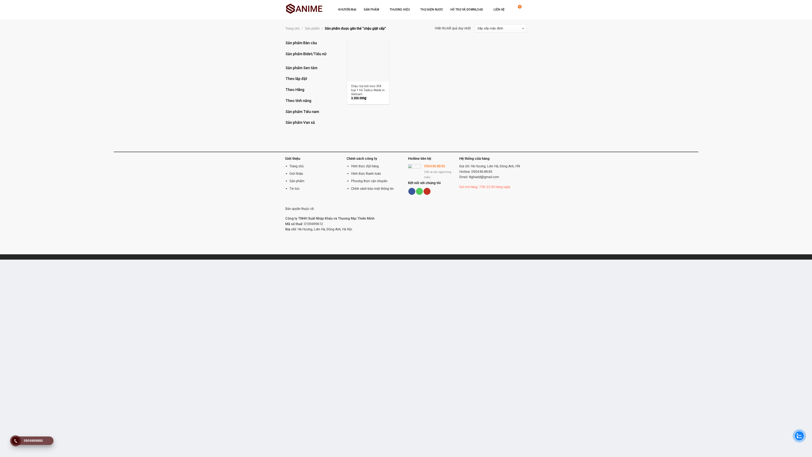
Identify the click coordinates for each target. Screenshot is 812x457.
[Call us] (419, 191)
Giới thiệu (296, 174)
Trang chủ (292, 28)
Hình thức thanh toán (366, 174)
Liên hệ (499, 9)
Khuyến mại (347, 9)
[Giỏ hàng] (517, 9)
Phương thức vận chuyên (369, 181)
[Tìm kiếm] (510, 10)
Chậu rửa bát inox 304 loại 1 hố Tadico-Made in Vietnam (368, 90)
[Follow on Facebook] (411, 191)
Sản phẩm (371, 9)
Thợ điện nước (431, 9)
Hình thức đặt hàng (365, 166)
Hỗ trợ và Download (466, 9)
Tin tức (294, 189)
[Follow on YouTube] (427, 191)
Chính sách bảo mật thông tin (372, 189)
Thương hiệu (400, 9)
